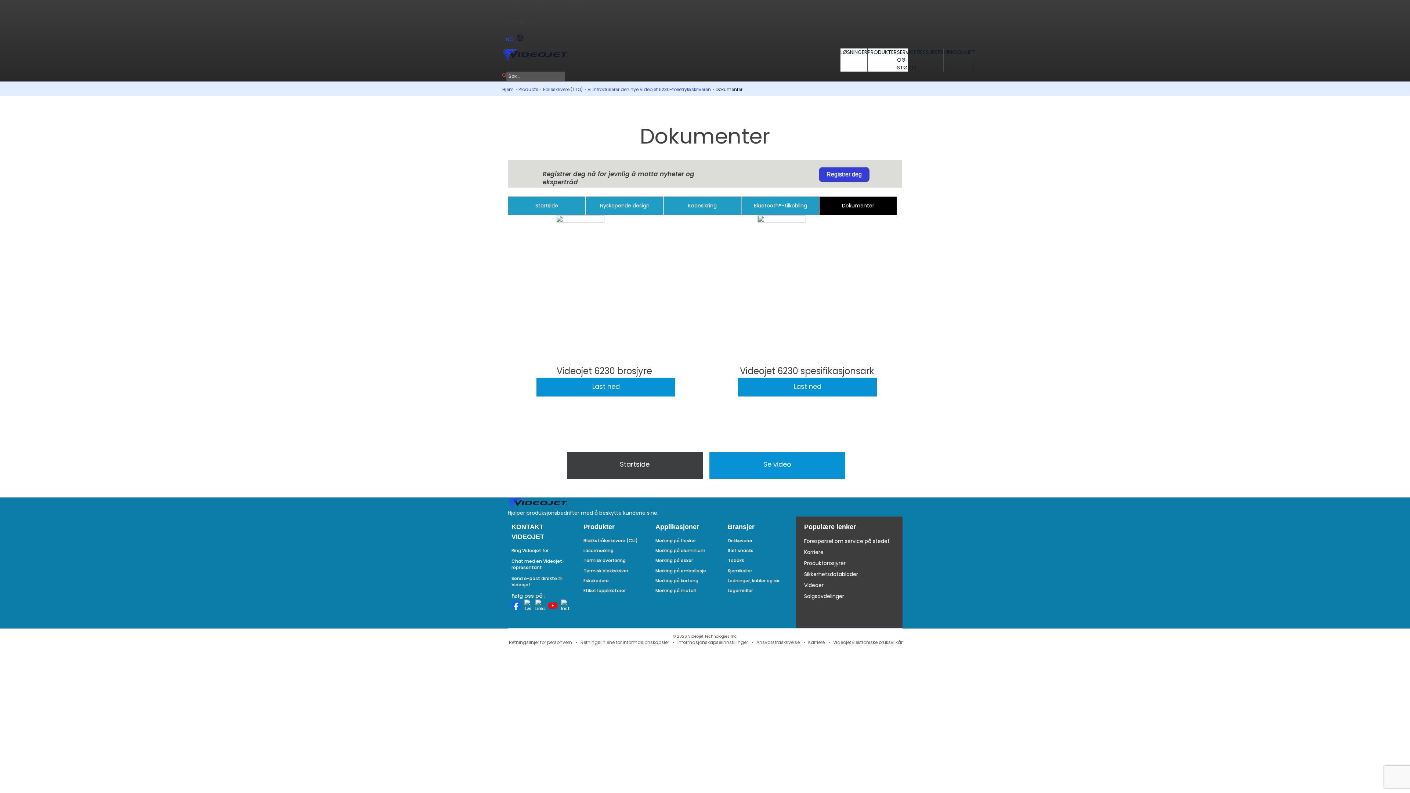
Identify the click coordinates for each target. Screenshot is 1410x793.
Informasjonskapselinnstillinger (712, 642)
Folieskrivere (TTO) (563, 89)
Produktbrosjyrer (825, 563)
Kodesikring (702, 205)
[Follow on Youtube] (552, 605)
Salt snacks (740, 550)
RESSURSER (930, 52)
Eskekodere (596, 580)
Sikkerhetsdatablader (831, 574)
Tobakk (736, 560)
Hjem (508, 89)
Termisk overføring (604, 560)
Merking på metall (675, 590)
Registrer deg (844, 174)
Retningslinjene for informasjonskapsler (625, 642)
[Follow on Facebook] (516, 605)
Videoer (814, 585)
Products (528, 89)
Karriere (814, 552)
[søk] (504, 75)
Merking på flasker (675, 540)
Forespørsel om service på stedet (847, 541)
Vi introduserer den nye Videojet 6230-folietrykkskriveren (649, 89)
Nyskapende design (625, 205)
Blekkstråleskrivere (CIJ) (610, 540)
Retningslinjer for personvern (540, 642)
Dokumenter (858, 205)
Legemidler (740, 590)
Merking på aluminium (680, 550)
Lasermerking (598, 550)
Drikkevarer (740, 540)
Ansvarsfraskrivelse (778, 642)
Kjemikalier (740, 571)
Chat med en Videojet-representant (538, 564)
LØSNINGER (853, 52)
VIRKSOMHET (959, 52)
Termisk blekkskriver (605, 571)
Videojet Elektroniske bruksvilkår (868, 642)
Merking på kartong (676, 580)
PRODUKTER (882, 52)
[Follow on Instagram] (565, 605)
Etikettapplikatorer (604, 590)
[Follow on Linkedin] (540, 605)
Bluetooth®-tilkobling (780, 205)
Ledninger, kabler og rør (754, 580)
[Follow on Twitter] (528, 605)
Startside (546, 205)
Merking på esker (674, 560)
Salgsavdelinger (824, 596)
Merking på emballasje (680, 571)
